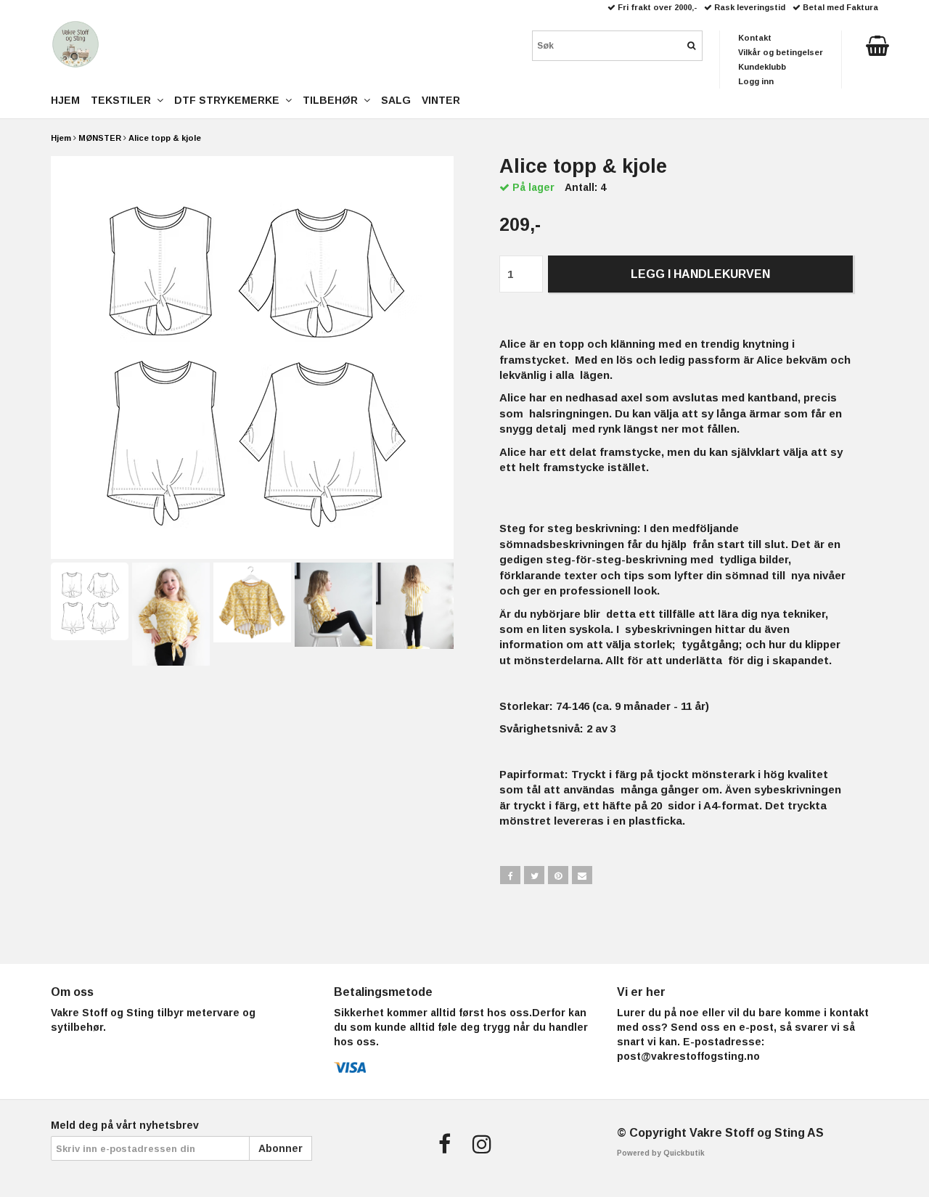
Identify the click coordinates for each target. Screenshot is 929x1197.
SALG (396, 100)
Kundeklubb (762, 66)
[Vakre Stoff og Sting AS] (75, 44)
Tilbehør (333, 100)
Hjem (61, 138)
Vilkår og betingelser (780, 52)
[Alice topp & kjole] (252, 357)
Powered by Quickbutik (661, 1153)
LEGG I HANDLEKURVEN (700, 274)
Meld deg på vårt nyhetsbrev (125, 1125)
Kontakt (755, 37)
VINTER (441, 100)
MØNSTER (99, 138)
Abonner (280, 1148)
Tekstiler (124, 100)
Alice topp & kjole (164, 138)
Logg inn (756, 81)
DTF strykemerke (229, 100)
